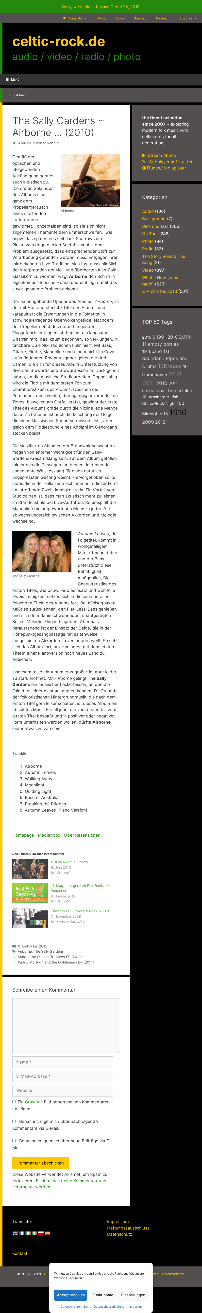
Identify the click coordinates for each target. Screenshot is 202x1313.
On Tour (150, 233)
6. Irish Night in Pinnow (69, 862)
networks (185, 18)
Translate (74, 18)
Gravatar (33, 1101)
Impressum (134, 1306)
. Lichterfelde (178, 390)
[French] (22, 1233)
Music (101, 18)
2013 (175, 374)
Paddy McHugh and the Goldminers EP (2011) (56, 962)
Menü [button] (15, 79)
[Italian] (34, 1233)
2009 (148, 422)
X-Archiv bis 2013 (32, 946)
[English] (15, 1233)
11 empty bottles (160, 344)
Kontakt (162, 18)
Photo (148, 241)
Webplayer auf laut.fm (169, 161)
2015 (146, 337)
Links (120, 18)
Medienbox (49, 835)
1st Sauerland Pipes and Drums (165, 358)
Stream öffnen (161, 155)
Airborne (25, 951)
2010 (161, 383)
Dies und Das (155, 226)
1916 (177, 412)
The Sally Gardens (49, 951)
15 (165, 413)
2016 (185, 337)
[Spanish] (47, 1233)
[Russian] (41, 1233)
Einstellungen (133, 1295)
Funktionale (103, 1295)
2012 (160, 422)
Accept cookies (71, 1295)
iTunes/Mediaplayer (166, 168)
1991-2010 (167, 337)
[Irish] (28, 1233)
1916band (152, 351)
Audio (148, 211)
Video (148, 270)
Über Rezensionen (82, 835)
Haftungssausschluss (128, 1228)
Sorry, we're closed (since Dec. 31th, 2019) (101, 6)
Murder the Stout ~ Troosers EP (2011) (50, 957)
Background (154, 218)
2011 (148, 382)
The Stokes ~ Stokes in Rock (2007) (80, 911)
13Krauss (170, 366)
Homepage (23, 835)
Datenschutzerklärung (75, 1306)
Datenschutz (119, 1234)
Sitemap (140, 18)
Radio (147, 248)
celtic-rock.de (58, 41)
